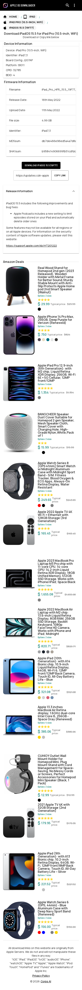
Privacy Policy (41, 975)
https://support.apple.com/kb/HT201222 (31, 245)
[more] (74, 5)
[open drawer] (5, 5)
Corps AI (46, 981)
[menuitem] (24, 5)
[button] (11, 16)
